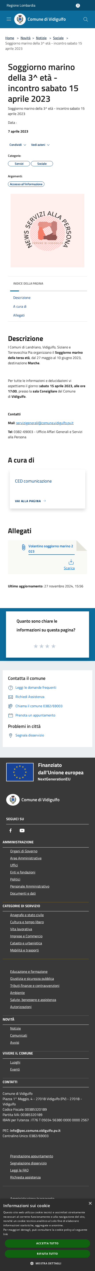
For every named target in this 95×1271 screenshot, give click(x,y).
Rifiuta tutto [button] (47, 1254)
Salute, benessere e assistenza (33, 999)
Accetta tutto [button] (47, 1243)
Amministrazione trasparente (32, 1198)
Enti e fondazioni (22, 872)
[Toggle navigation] (8, 19)
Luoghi (15, 1062)
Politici (15, 879)
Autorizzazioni (21, 1006)
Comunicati (18, 1035)
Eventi (15, 1069)
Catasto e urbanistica (26, 943)
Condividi (16, 144)
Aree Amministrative (26, 858)
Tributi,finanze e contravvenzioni (34, 985)
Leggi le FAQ (19, 1170)
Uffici (14, 865)
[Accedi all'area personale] (78, 5)
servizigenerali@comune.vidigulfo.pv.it (45, 423)
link (5, 1234)
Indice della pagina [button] (28, 283)
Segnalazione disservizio (28, 1163)
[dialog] (47, 1235)
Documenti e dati (23, 893)
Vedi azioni (38, 144)
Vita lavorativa (21, 929)
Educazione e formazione (29, 971)
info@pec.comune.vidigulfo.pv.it (35, 1130)
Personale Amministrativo (29, 886)
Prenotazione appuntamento (31, 1156)
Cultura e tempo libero (27, 922)
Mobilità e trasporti (24, 950)
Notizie (41, 38)
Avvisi (14, 1042)
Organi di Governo (23, 851)
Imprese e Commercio (26, 936)
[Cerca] (85, 19)
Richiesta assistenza (25, 1177)
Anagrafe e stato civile (27, 915)
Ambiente (17, 992)
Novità (25, 38)
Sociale (58, 38)
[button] (47, 1263)
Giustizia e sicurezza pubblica (32, 978)
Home (9, 38)
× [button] (90, 1203)
